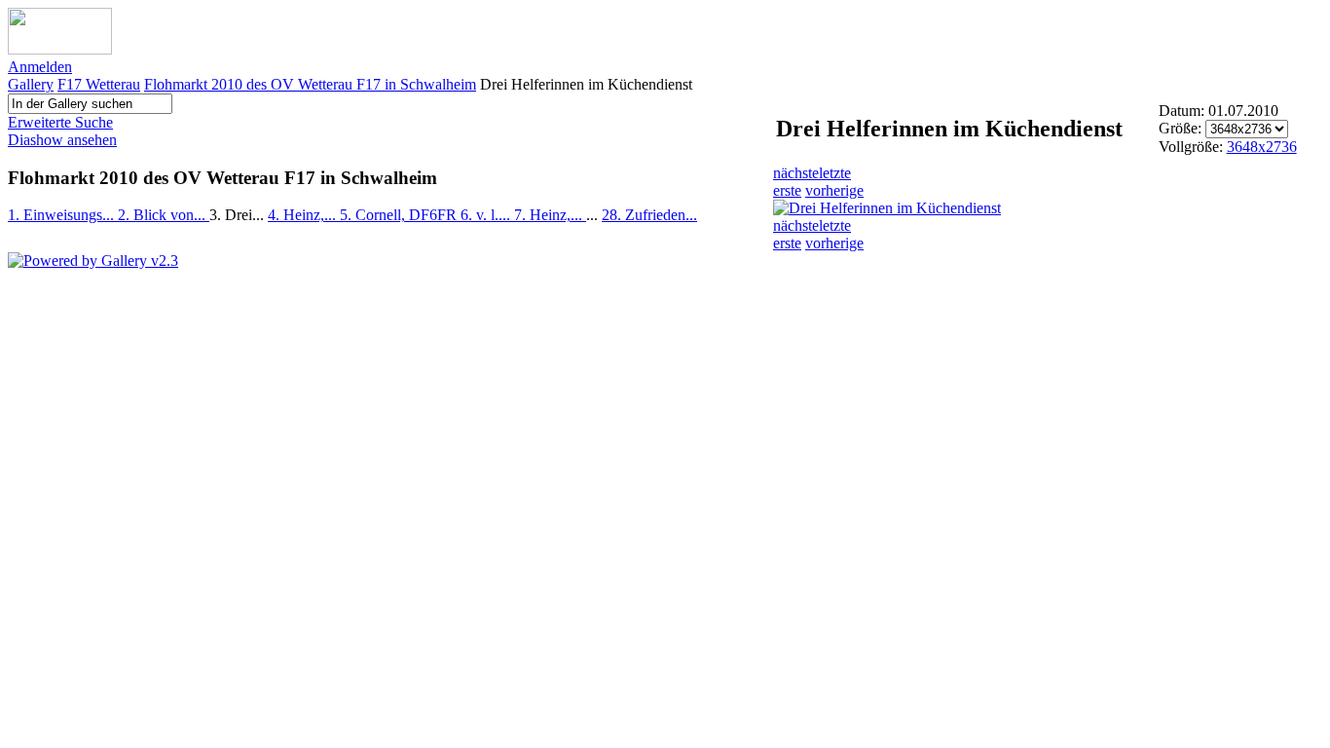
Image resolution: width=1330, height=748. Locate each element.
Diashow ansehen (62, 139)
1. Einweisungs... (63, 214)
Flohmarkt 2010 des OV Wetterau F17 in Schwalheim (310, 84)
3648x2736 (1262, 146)
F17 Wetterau (98, 84)
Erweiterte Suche (60, 122)
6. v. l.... (487, 214)
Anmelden (40, 66)
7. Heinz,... (550, 214)
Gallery (31, 84)
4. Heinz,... (304, 214)
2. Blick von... (163, 214)
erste (787, 190)
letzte (835, 173)
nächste (796, 173)
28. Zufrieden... (649, 214)
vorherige (834, 190)
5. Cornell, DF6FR (400, 214)
